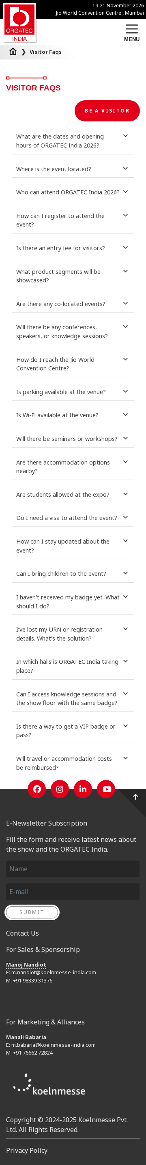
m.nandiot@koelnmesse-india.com (53, 972)
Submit (31, 912)
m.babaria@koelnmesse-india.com (53, 1044)
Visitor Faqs (46, 51)
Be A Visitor (107, 110)
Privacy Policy (26, 1150)
